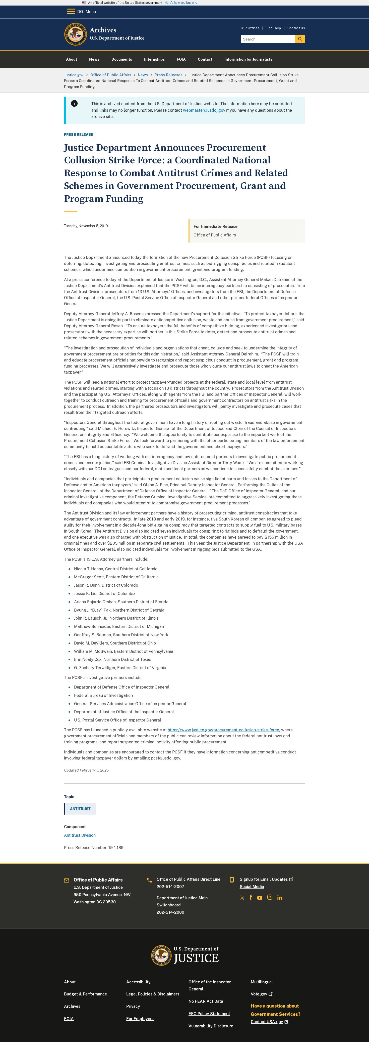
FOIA (69, 1018)
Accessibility (138, 982)
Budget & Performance (85, 994)
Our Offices (250, 28)
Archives (72, 1006)
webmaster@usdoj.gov (204, 110)
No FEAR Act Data (206, 1001)
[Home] (105, 44)
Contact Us (296, 28)
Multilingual (262, 982)
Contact (267, 1021)
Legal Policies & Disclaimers (152, 994)
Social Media (252, 886)
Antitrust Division (80, 835)
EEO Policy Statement (209, 1013)
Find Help (273, 28)
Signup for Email (264, 879)
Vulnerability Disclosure (211, 1026)
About (70, 982)
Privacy (133, 1006)
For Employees (140, 1018)
